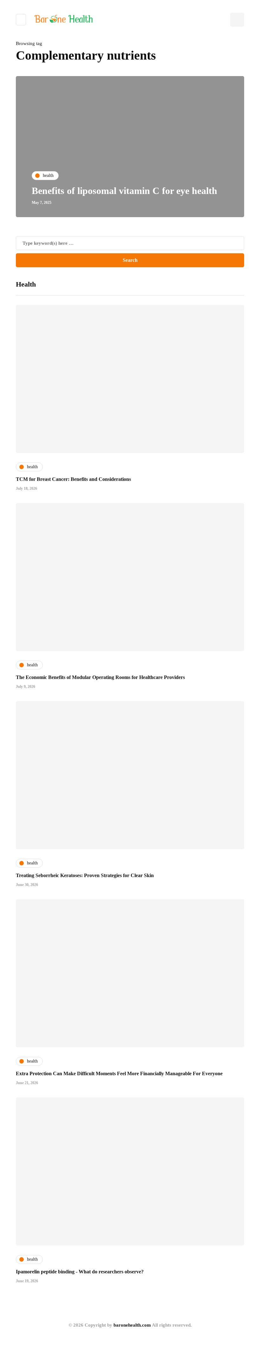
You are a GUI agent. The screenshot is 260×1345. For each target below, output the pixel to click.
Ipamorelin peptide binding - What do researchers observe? (80, 1271)
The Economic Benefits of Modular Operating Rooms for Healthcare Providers (100, 677)
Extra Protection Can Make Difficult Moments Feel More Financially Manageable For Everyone (119, 1073)
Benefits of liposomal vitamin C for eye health (124, 190)
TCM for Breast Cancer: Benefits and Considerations (73, 479)
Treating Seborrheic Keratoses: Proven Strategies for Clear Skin (85, 875)
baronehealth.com (132, 1325)
